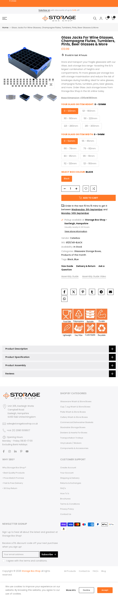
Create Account (68, 467)
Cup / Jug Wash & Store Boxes (75, 406)
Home (5, 28)
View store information (76, 231)
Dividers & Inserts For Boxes (73, 432)
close (6, 1)
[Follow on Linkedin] (15, 451)
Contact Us (65, 514)
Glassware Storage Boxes (87, 251)
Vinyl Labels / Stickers (70, 443)
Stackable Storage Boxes (72, 427)
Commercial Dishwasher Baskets (76, 422)
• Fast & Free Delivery (12, 483)
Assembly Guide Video (94, 276)
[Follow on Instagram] (9, 451)
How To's (64, 493)
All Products (70, 571)
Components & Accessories (74, 448)
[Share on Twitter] (74, 292)
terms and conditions (35, 560)
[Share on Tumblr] (92, 292)
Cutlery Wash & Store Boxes (74, 417)
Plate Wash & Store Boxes (73, 411)
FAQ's (63, 488)
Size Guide (67, 266)
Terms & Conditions (70, 503)
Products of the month (73, 254)
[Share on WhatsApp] (64, 299)
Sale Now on (44, 10)
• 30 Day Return (9, 488)
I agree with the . (26, 560)
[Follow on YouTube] (27, 451)
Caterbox (75, 238)
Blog (103, 571)
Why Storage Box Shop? (14, 467)
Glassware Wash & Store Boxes (75, 401)
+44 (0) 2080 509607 (18, 430)
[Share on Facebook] (64, 292)
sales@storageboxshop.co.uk (22, 423)
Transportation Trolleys (71, 437)
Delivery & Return (85, 266)
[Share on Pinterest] (83, 292)
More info (71, 590)
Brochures (65, 498)
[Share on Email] (110, 292)
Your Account (66, 472)
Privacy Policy (67, 509)
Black (70, 259)
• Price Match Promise (13, 478)
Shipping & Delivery (69, 478)
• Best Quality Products (13, 472)
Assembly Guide (70, 276)
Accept (105, 590)
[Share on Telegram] (101, 292)
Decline (86, 590)
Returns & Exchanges (70, 483)
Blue (76, 259)
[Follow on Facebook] (3, 451)
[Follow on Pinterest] (21, 451)
